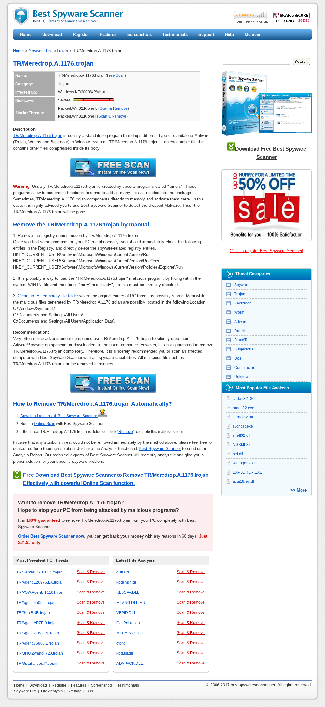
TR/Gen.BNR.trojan (33, 613)
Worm (239, 312)
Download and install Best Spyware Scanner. (59, 416)
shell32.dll (241, 435)
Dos (237, 358)
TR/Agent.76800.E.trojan (38, 643)
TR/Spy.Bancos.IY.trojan (37, 663)
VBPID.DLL (126, 613)
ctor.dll (122, 643)
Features (108, 34)
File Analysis (52, 691)
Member (253, 34)
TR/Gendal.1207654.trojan (40, 572)
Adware (241, 321)
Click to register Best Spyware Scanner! (266, 250)
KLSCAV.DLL (127, 592)
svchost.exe (243, 426)
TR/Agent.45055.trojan (36, 602)
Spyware (241, 285)
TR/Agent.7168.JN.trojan (38, 633)
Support (206, 34)
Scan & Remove (114, 108)
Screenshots (139, 34)
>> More (298, 490)
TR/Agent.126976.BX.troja (39, 582)
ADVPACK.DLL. (130, 663)
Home (25, 34)
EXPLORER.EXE (247, 472)
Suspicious (243, 349)
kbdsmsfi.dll (126, 582)
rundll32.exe (243, 408)
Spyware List (41, 51)
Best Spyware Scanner (160, 448)
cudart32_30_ (245, 398)
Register (81, 34)
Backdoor (242, 303)
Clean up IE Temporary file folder (48, 295)
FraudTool (243, 340)
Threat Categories (252, 274)
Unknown (242, 377)
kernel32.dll (243, 417)
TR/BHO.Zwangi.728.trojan (40, 653)
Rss (89, 691)
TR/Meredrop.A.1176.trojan (37, 135)
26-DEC (304, 20)
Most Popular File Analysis (262, 387)
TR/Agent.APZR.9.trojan (37, 623)
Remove (125, 431)
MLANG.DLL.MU (130, 602)
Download (52, 34)
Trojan (62, 51)
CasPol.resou (128, 623)
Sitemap (74, 691)
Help (229, 34)
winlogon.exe (244, 463)
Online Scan (44, 424)
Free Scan (116, 75)
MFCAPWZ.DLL (130, 633)
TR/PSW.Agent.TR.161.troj (39, 592)
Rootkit (240, 331)
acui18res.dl (243, 481)
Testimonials (175, 34)
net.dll (238, 454)
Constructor (244, 367)
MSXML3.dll (243, 444)
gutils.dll (123, 572)
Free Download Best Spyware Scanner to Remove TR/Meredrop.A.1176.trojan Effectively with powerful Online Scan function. (116, 479)
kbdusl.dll (124, 653)
